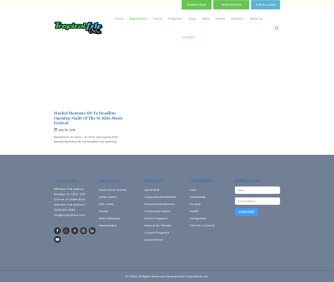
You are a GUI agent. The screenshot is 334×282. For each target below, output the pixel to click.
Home (119, 19)
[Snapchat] (66, 230)
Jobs (193, 190)
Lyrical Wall (151, 190)
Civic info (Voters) (202, 225)
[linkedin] (92, 230)
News (205, 19)
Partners (237, 19)
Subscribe (246, 212)
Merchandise (108, 225)
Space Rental (153, 240)
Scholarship (197, 197)
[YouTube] (57, 239)
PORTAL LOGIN (265, 5)
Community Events (157, 211)
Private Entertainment (159, 204)
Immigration (198, 218)
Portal (158, 19)
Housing (195, 204)
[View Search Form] (276, 28)
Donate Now (196, 5)
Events (220, 19)
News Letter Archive (112, 190)
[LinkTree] (74, 230)
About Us (256, 19)
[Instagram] (83, 230)
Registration (231, 5)
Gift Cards (106, 204)
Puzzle (103, 211)
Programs (175, 19)
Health (194, 211)
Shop (192, 19)
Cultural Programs (156, 232)
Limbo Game (108, 197)
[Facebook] (57, 230)
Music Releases (109, 218)
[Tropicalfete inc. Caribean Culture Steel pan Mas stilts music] (78, 28)
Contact (189, 37)
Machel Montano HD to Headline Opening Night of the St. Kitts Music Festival (88, 117)
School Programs (156, 218)
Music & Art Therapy (158, 225)
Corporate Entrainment (160, 197)
